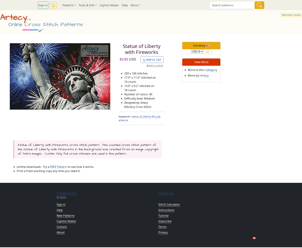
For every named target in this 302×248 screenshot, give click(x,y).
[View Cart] (53, 5)
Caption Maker (109, 5)
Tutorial (163, 216)
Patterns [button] (68, 5)
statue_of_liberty (141, 116)
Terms (162, 227)
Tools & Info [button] (87, 5)
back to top (165, 193)
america (123, 120)
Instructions (166, 210)
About (61, 232)
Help (125, 5)
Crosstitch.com (67, 193)
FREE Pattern (58, 167)
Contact (62, 227)
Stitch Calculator (169, 204)
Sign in (43, 5)
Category (211, 70)
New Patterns (66, 216)
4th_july (155, 116)
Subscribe (164, 221)
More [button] (134, 5)
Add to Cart (153, 60)
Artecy (204, 75)
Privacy (163, 232)
